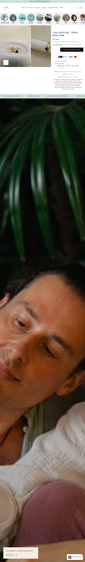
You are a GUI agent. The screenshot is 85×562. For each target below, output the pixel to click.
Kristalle (75, 22)
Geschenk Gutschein (53, 7)
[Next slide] (45, 46)
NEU (61, 7)
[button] (77, 8)
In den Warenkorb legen (72, 49)
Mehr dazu (10, 554)
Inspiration (38, 7)
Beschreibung (61, 65)
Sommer (22, 22)
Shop (23, 7)
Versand (63, 41)
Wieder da (30, 22)
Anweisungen (75, 65)
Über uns (44, 7)
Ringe (57, 22)
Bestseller (39, 22)
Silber (66, 22)
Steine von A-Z (30, 7)
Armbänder (48, 22)
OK (17, 554)
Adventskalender (4, 22)
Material (68, 65)
